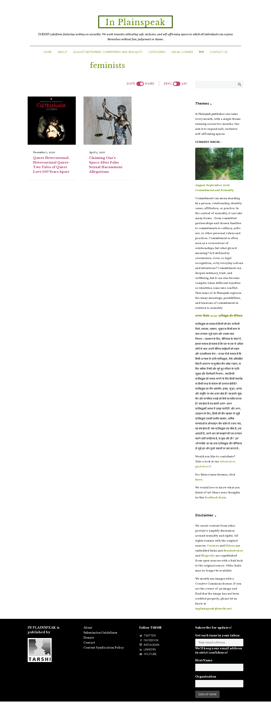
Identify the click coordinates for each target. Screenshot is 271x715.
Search (239, 84)
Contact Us (218, 52)
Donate (89, 638)
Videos (230, 546)
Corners (213, 546)
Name (149, 83)
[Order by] (140, 84)
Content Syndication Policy (104, 648)
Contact (89, 643)
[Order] (176, 84)
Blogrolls (208, 556)
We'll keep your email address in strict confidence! (218, 650)
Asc (184, 83)
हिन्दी (201, 52)
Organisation (205, 677)
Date (131, 83)
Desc (168, 83)
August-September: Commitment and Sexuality (108, 52)
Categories (156, 52)
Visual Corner (182, 52)
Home (48, 52)
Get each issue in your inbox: (217, 635)
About (62, 52)
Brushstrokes (233, 551)
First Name (203, 660)
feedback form (215, 498)
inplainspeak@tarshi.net (213, 609)
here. (199, 480)
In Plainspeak (135, 22)
